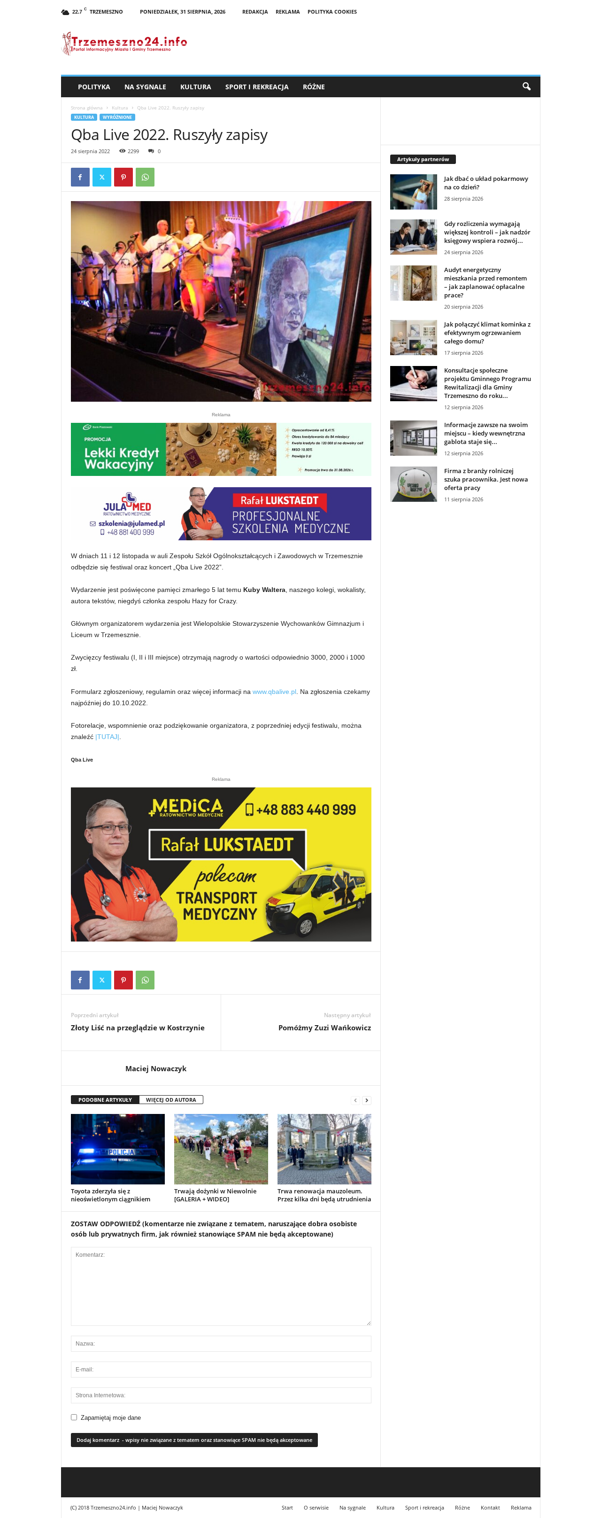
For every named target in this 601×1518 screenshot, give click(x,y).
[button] (526, 87)
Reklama (288, 11)
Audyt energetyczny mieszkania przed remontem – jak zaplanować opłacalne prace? (485, 282)
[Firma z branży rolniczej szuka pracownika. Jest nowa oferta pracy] (413, 484)
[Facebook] (80, 177)
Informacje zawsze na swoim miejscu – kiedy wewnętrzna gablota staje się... (486, 433)
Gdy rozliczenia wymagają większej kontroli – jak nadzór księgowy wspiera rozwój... (487, 232)
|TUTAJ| (107, 736)
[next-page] (366, 1100)
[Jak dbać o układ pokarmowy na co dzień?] (413, 192)
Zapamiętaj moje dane (111, 1417)
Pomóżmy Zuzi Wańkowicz (324, 1027)
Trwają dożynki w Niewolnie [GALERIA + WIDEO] (215, 1195)
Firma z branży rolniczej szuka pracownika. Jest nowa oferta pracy (486, 479)
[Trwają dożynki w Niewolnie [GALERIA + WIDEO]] (221, 1149)
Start (287, 1507)
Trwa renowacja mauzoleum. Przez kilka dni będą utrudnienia (324, 1195)
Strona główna (87, 107)
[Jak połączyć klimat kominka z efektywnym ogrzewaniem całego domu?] (413, 337)
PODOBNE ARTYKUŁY (105, 1099)
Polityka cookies (332, 11)
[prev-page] (355, 1100)
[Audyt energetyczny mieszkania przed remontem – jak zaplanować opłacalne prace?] (413, 283)
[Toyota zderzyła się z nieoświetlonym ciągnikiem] (118, 1149)
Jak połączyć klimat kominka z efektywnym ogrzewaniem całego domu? (487, 332)
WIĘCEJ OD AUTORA (171, 1099)
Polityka (94, 86)
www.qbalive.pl (274, 691)
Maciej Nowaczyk (155, 1068)
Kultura (195, 86)
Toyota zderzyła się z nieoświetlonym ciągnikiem (110, 1195)
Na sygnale (145, 86)
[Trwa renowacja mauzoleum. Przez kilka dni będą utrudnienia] (324, 1149)
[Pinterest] (123, 177)
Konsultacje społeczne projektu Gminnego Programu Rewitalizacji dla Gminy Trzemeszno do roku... (487, 383)
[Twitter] (101, 177)
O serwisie (316, 1507)
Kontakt (490, 1507)
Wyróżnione (117, 117)
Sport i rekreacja (257, 86)
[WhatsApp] (145, 177)
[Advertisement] (460, 671)
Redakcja (255, 11)
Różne (314, 86)
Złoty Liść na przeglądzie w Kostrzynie (138, 1027)
